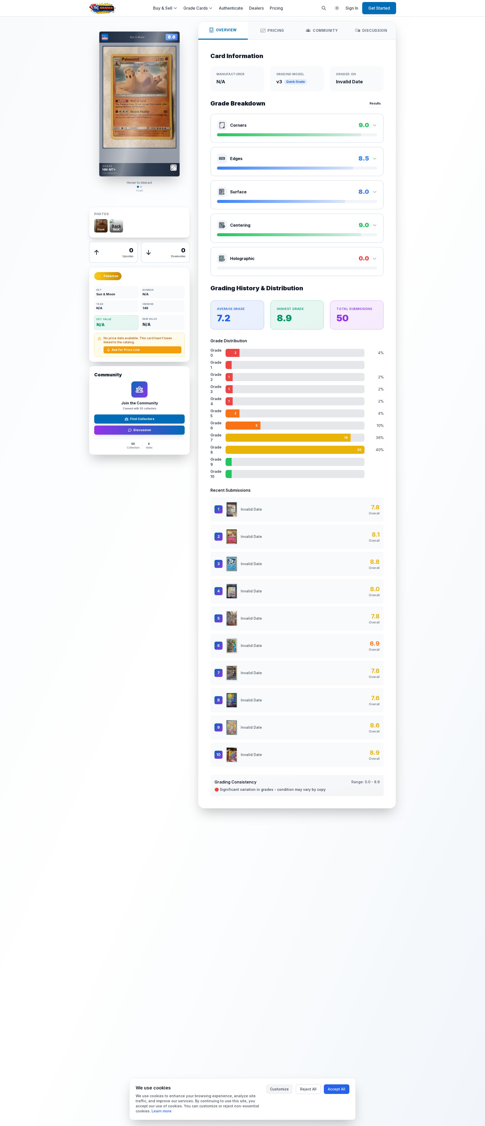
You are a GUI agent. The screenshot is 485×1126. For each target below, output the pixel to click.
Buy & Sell (162, 8)
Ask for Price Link (126, 350)
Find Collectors (142, 419)
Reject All (308, 1089)
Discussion (142, 430)
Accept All (336, 1089)
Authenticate (231, 8)
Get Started (379, 8)
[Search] (323, 8)
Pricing (276, 8)
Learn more (162, 1111)
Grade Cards (195, 8)
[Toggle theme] (337, 8)
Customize (279, 1089)
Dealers (256, 8)
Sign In (352, 8)
